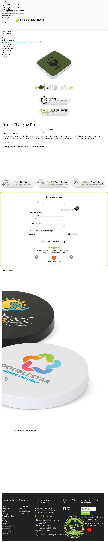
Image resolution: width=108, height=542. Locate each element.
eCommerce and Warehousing (8, 527)
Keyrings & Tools (7, 44)
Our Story (5, 521)
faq (3, 20)
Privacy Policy (24, 511)
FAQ (3, 511)
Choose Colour (37, 223)
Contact (5, 534)
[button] (36, 257)
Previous (6, 379)
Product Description (10, 133)
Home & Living (7, 42)
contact (4, 22)
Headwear (5, 38)
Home (4, 1)
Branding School (8, 516)
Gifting (4, 36)
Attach (33, 234)
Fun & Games (6, 34)
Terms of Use (24, 513)
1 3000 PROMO (32, 20)
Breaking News (8, 531)
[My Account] (96, 1)
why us (4, 3)
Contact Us (23, 506)
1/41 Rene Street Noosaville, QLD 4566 (47, 526)
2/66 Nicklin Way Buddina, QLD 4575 (49, 521)
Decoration (36, 215)
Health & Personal (8, 40)
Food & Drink (6, 32)
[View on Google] (54, 258)
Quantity (35, 202)
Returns (22, 508)
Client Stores (7, 508)
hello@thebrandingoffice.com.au (49, 534)
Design (4, 523)
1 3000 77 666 (44, 530)
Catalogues (6, 513)
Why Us (5, 518)
